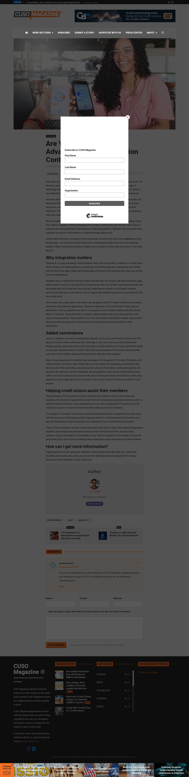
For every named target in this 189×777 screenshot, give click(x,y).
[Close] (128, 117)
